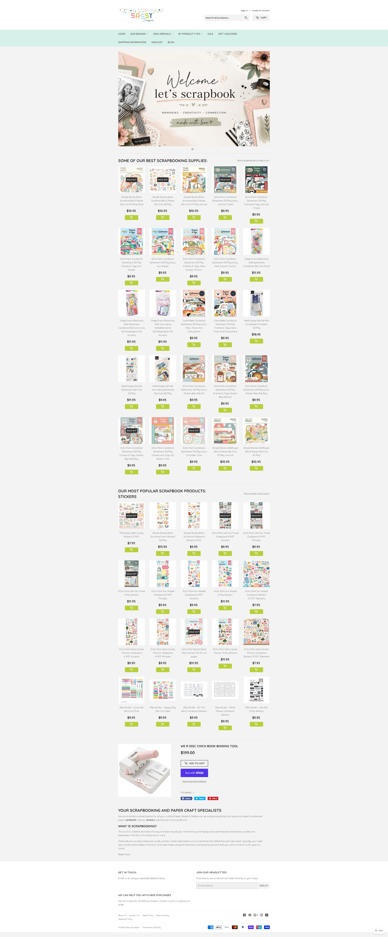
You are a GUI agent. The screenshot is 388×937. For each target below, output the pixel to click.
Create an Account (261, 10)
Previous (124, 101)
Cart (263, 17)
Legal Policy (147, 921)
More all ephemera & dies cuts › (253, 166)
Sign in (244, 10)
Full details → (187, 798)
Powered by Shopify (151, 933)
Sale (210, 33)
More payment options (194, 787)
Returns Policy (162, 921)
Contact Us (134, 921)
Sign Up (264, 891)
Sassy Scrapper (132, 933)
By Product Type (189, 33)
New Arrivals (162, 33)
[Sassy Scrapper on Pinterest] (249, 921)
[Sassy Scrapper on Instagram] (261, 921)
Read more (124, 860)
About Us (122, 921)
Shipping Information (132, 42)
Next (263, 101)
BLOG (171, 42)
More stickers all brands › (257, 499)
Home (121, 33)
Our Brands (138, 33)
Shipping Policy (125, 925)
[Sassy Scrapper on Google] (256, 921)
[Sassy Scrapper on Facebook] (244, 921)
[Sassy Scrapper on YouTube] (266, 921)
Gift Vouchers (227, 33)
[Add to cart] (131, 223)
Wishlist (157, 42)
